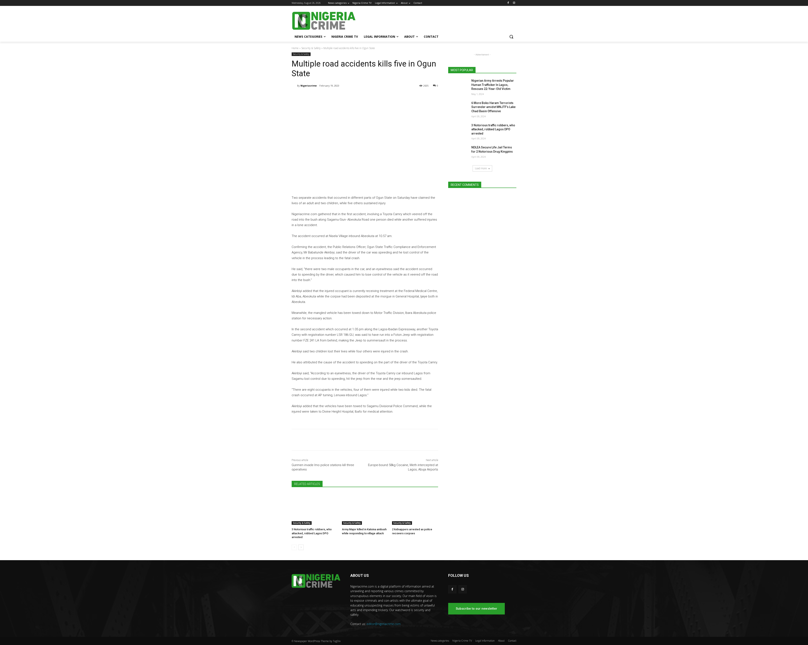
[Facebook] (508, 3)
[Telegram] (331, 96)
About (501, 640)
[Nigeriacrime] (294, 86)
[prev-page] (294, 547)
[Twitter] (341, 96)
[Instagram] (514, 3)
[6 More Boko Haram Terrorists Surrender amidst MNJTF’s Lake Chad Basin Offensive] (458, 108)
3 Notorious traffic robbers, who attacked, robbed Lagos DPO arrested (312, 533)
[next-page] (301, 547)
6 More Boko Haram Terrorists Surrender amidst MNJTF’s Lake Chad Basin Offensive (493, 107)
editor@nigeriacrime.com (384, 624)
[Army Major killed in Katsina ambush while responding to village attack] (365, 509)
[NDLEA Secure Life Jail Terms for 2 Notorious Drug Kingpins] (458, 152)
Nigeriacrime (308, 85)
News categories (440, 640)
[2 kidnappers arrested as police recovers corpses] (415, 509)
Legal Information (485, 640)
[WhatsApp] (351, 96)
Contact (512, 640)
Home (295, 48)
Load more (481, 168)
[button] (511, 37)
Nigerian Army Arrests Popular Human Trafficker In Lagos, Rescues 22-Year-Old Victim (492, 85)
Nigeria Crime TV (462, 640)
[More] (360, 96)
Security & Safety (311, 48)
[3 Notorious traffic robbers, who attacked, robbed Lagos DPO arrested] (315, 509)
